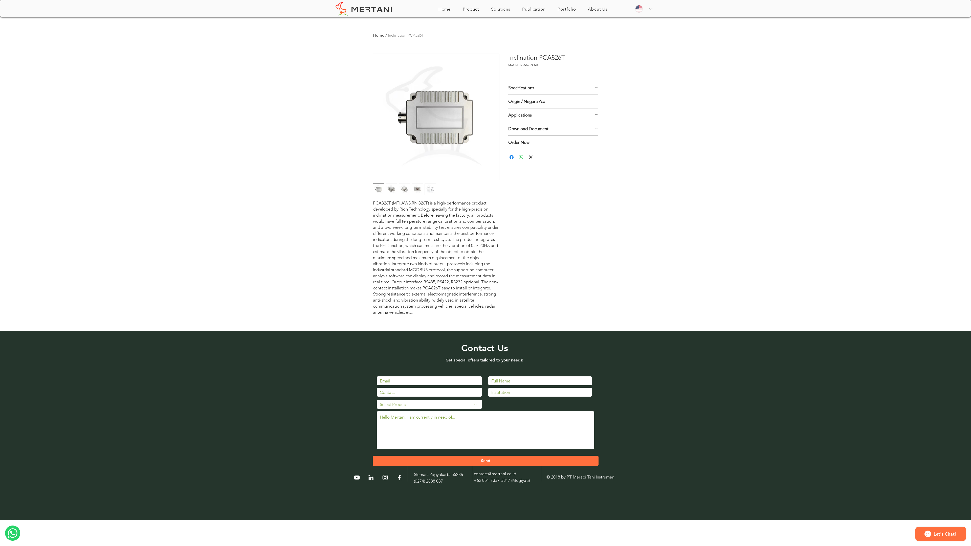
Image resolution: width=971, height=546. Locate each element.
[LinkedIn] (370, 477)
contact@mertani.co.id (495, 473)
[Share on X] (531, 157)
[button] (471, 9)
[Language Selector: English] (644, 9)
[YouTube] (356, 477)
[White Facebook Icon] (399, 477)
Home (378, 35)
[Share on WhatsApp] (521, 157)
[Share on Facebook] (512, 157)
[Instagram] (385, 477)
